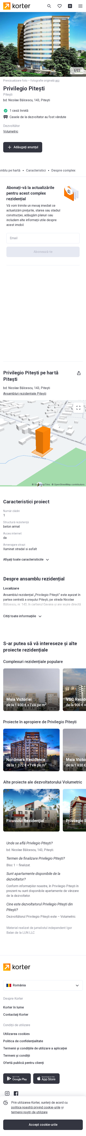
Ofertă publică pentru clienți (23, 1063)
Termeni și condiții (16, 1055)
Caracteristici (36, 170)
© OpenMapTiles (41, 484)
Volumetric (10, 131)
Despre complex (63, 170)
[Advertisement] (43, 313)
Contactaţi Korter (15, 1014)
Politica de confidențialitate (23, 1041)
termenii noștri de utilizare (29, 1112)
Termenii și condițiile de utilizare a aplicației (35, 1048)
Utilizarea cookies (16, 1034)
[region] (43, 443)
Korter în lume (13, 1007)
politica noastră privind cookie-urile (35, 1107)
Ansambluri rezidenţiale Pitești (24, 393)
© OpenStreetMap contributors (68, 484)
